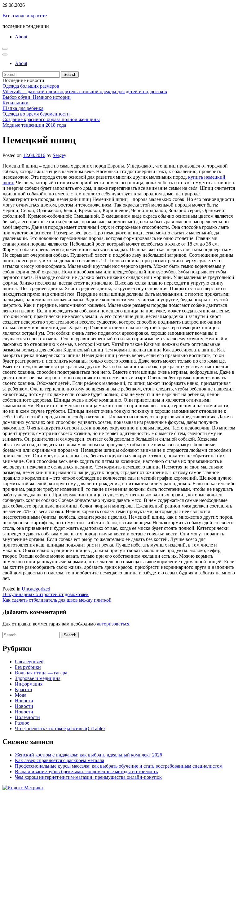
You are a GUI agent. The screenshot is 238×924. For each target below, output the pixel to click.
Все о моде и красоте (24, 15)
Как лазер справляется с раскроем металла (59, 760)
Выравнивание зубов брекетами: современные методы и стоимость (86, 771)
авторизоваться (113, 623)
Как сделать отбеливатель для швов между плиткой (57, 600)
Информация (28, 683)
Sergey (59, 155)
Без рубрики (28, 667)
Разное (22, 723)
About (21, 36)
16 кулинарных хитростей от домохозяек (45, 594)
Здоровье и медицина (37, 678)
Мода (20, 695)
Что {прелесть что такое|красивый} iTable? (60, 728)
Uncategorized (36, 588)
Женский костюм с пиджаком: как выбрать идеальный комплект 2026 (88, 754)
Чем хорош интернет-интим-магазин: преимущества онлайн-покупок (88, 777)
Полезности (27, 717)
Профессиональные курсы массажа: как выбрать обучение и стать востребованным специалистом (119, 766)
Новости (24, 700)
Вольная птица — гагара (41, 672)
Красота (23, 689)
